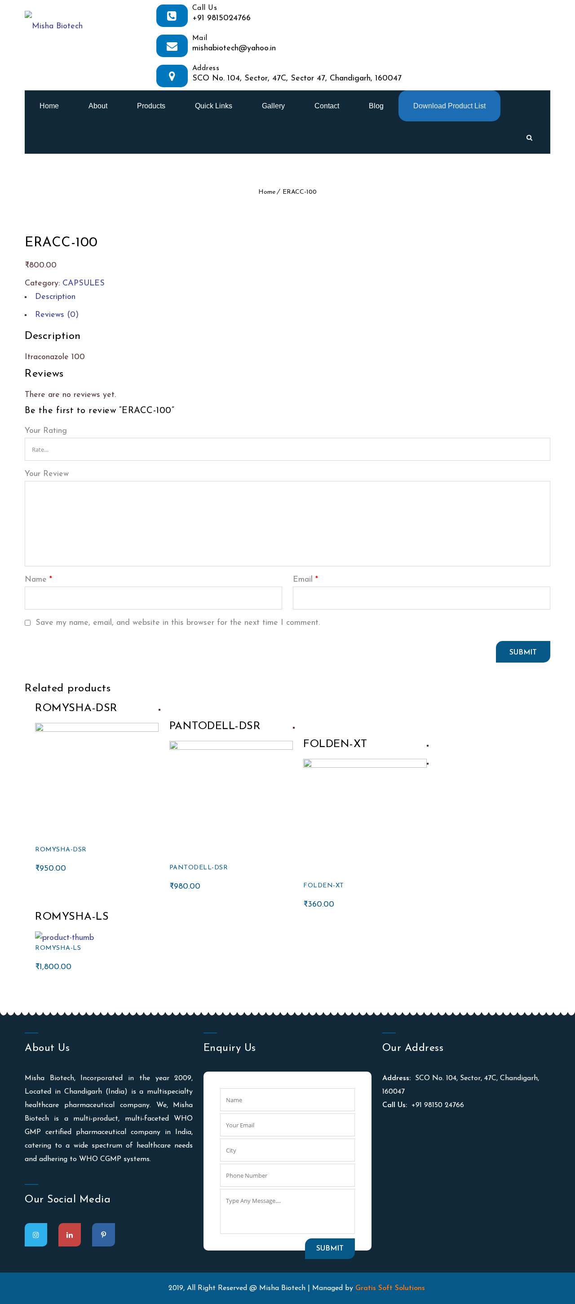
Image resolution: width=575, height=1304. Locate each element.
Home (49, 106)
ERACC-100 (300, 192)
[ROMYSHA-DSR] (97, 730)
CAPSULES (83, 284)
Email (305, 580)
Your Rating (46, 431)
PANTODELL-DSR (198, 867)
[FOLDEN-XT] (365, 766)
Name (38, 580)
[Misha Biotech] (54, 20)
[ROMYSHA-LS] (64, 938)
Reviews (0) (57, 315)
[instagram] (36, 1234)
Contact (326, 106)
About (97, 106)
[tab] (287, 299)
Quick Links (213, 106)
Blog (376, 106)
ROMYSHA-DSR (61, 849)
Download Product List (449, 106)
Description (55, 297)
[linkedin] (69, 1234)
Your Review (47, 474)
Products (151, 106)
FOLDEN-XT (323, 885)
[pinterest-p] (103, 1234)
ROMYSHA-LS (58, 948)
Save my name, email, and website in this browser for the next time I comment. (177, 623)
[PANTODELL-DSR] (231, 748)
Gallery (273, 106)
